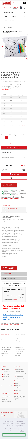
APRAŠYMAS (6, 205)
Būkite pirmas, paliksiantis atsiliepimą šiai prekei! (13, 81)
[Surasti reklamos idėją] (13, 2)
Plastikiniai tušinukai (6, 336)
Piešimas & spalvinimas (10, 199)
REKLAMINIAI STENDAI (10, 16)
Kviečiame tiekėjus (19, 376)
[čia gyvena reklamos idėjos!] (6, 1)
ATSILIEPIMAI (6, 211)
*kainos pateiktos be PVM (7, 386)
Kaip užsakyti (4, 399)
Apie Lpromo (17, 387)
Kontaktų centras (18, 390)
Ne (6, 137)
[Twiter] (21, 397)
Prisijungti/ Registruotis (6, 396)
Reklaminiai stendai (6, 371)
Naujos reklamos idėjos (20, 378)
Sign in (5, 7)
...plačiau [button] (21, 431)
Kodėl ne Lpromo (18, 385)
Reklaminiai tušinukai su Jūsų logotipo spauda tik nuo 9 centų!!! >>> (13, 317)
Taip (3, 137)
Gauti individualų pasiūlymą (9, 185)
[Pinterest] (16, 399)
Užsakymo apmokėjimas (6, 401)
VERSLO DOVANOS (9, 12)
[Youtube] (24, 397)
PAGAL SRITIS (8, 28)
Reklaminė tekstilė (6, 372)
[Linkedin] (18, 397)
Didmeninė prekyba (19, 369)
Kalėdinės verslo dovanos (7, 378)
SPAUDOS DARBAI (9, 24)
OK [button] (14, 435)
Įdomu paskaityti (18, 388)
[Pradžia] (3, 31)
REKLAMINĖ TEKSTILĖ (10, 20)
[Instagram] (18, 399)
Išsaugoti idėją (15, 177)
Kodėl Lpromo (17, 383)
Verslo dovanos (5, 334)
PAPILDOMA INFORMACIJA (10, 208)
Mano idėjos (15, 7)
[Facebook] (15, 397)
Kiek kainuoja (4, 397)
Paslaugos (5, 379)
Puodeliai (15, 299)
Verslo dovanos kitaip (20, 371)
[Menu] (24, 3)
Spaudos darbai (6, 374)
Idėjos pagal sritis (6, 376)
